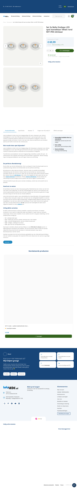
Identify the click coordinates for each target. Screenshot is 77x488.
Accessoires (46, 16)
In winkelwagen (65, 50)
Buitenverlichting (26, 16)
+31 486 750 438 (8, 6)
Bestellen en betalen (62, 401)
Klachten (59, 408)
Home (4, 22)
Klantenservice (71, 6)
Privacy (61, 485)
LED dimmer (17, 175)
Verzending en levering (63, 403)
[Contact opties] (74, 485)
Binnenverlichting (15, 16)
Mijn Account (60, 389)
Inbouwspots (9, 22)
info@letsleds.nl (17, 6)
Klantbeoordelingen (62, 410)
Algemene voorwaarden (49, 485)
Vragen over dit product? (44, 130)
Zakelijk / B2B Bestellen (63, 392)
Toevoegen (39, 336)
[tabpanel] (38, 189)
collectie (20, 204)
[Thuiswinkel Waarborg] (48, 6)
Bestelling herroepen (64, 413)
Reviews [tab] (30, 130)
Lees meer (7, 242)
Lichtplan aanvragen (62, 396)
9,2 (41, 418)
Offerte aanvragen (58, 130)
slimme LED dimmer (31, 176)
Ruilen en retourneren (63, 406)
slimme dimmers (10, 176)
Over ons (59, 399)
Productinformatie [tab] (10, 130)
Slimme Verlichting (36, 16)
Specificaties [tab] (21, 130)
